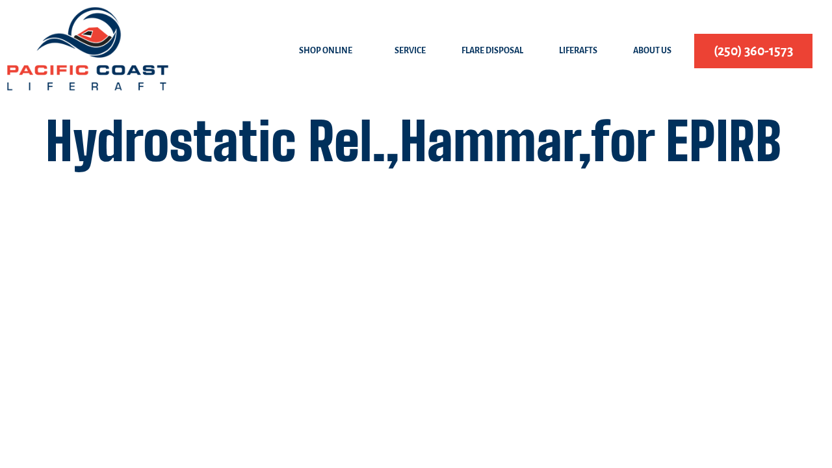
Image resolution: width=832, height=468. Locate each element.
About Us (652, 50)
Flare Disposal (492, 50)
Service (410, 50)
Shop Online (325, 50)
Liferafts (578, 50)
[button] (329, 51)
